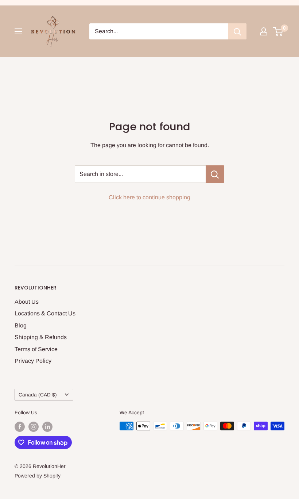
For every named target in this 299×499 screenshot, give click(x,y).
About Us (27, 302)
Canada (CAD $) (38, 395)
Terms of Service (36, 349)
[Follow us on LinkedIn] (47, 427)
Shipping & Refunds (41, 337)
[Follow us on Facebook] (20, 427)
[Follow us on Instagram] (33, 427)
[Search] (237, 31)
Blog (21, 325)
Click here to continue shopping (149, 197)
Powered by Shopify (38, 476)
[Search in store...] (215, 174)
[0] (278, 31)
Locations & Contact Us (45, 313)
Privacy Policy (33, 361)
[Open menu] (18, 31)
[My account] (263, 31)
